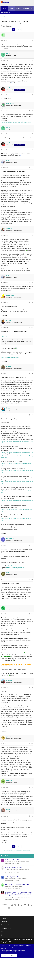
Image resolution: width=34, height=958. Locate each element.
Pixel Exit (8, 942)
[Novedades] (31, 8)
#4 (32, 110)
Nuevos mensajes (5, 12)
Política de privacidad (6, 928)
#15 (32, 579)
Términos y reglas (5, 925)
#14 (32, 545)
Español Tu (5, 918)
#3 (32, 95)
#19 (32, 787)
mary (3, 26)
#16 (32, 614)
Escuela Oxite (8, 869)
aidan (6, 878)
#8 (32, 235)
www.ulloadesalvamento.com (10, 795)
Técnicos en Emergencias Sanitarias (21, 861)
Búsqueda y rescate (17, 886)
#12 (32, 373)
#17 (32, 687)
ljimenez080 (8, 897)
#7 (32, 167)
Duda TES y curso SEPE (12, 877)
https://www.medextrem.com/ (10, 357)
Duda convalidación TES (12, 860)
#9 (32, 282)
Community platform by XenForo (17, 939)
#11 (32, 327)
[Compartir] (30, 41)
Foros (4, 8)
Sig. (19, 29)
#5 (32, 134)
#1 (32, 41)
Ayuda (2, 931)
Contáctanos (4, 921)
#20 (32, 816)
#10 (32, 302)
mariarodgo (8, 886)
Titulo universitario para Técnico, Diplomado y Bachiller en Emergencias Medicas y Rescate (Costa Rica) (19, 894)
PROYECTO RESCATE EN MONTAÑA (17, 884)
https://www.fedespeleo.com (15, 568)
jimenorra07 (8, 861)
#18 (32, 743)
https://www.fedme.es (13, 566)
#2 (32, 60)
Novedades (13, 8)
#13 (32, 415)
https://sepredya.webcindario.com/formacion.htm (16, 122)
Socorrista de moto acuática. (13, 867)
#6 (32, 150)
